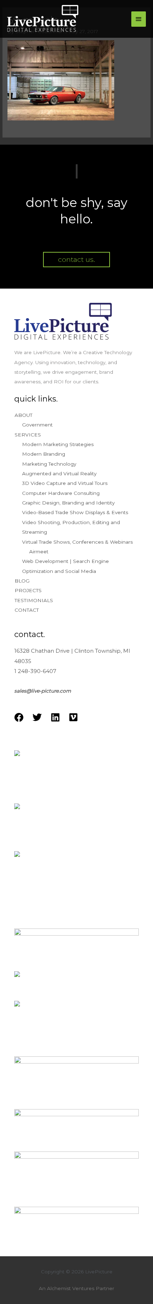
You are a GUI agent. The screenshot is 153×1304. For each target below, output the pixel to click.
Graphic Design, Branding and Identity (68, 503)
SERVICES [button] (28, 435)
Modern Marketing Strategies (58, 444)
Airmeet (38, 551)
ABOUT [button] (23, 415)
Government (37, 425)
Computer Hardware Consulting (61, 493)
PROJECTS (28, 590)
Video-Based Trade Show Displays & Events (75, 512)
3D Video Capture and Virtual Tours (64, 483)
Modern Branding (43, 454)
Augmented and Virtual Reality (59, 473)
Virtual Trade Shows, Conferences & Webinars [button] (77, 542)
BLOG (22, 581)
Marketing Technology (49, 464)
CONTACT (27, 610)
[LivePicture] (42, 19)
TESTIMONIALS (34, 600)
